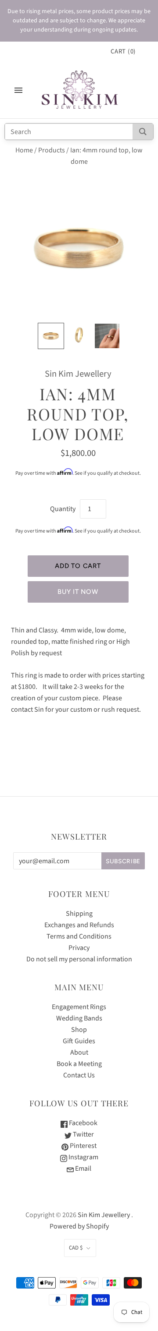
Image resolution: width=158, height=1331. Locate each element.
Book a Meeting (79, 1064)
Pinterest (82, 1146)
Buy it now (77, 592)
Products (51, 150)
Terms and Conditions (79, 936)
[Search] (143, 132)
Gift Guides (79, 1041)
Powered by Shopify (79, 1226)
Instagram (82, 1157)
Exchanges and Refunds (79, 925)
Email (82, 1168)
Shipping (79, 913)
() (123, 51)
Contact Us (79, 1075)
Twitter (83, 1134)
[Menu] (18, 90)
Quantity (62, 509)
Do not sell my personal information (79, 959)
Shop (79, 1029)
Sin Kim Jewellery (78, 373)
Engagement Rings (79, 1007)
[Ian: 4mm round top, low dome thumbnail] (51, 336)
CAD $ (76, 1248)
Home (24, 150)
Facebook (82, 1123)
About (79, 1052)
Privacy (79, 948)
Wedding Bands (79, 1018)
